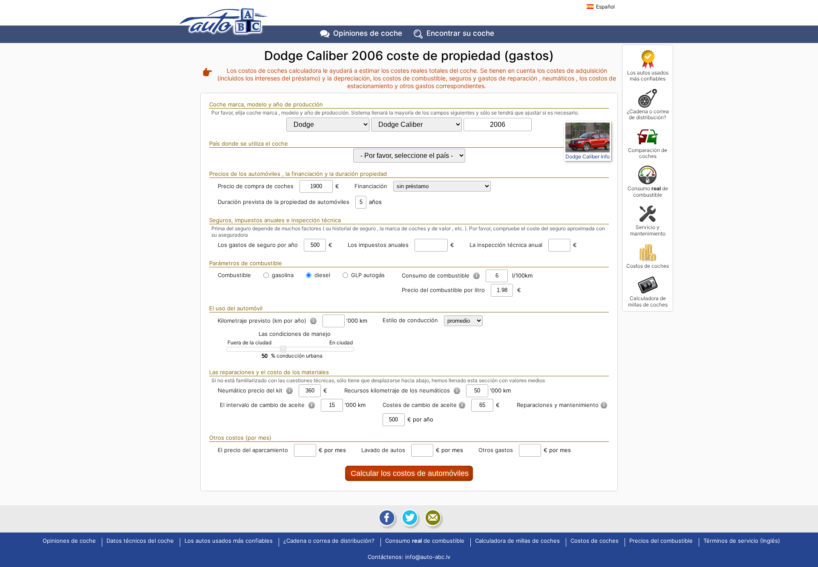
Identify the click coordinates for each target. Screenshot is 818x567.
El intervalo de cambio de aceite (263, 404)
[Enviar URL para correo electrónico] (432, 518)
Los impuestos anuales (378, 244)
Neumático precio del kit (251, 390)
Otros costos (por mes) (240, 437)
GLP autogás (367, 275)
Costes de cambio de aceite (420, 404)
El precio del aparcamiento (253, 450)
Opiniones (367, 33)
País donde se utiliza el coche (248, 143)
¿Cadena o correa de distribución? (648, 114)
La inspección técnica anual (505, 244)
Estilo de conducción (410, 320)
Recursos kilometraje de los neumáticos (398, 390)
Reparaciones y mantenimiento (558, 404)
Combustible (234, 275)
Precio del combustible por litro (443, 289)
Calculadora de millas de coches (648, 301)
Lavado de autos (383, 450)
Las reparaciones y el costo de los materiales (269, 372)
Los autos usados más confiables (647, 75)
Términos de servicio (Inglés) (741, 541)
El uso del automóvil (235, 308)
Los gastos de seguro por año (258, 244)
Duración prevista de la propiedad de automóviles (283, 201)
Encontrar (460, 33)
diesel (321, 275)
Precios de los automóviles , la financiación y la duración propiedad (298, 173)
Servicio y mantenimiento (647, 230)
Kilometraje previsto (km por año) (263, 320)
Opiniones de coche (69, 541)
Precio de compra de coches (256, 186)
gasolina (282, 275)
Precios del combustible (661, 541)
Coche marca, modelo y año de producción (266, 104)
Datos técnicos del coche (140, 541)
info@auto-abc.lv (427, 556)
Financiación (370, 186)
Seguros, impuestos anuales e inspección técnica (275, 220)
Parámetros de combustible (245, 263)
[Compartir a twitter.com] (409, 518)
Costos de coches (647, 266)
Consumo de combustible (648, 191)
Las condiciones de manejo (295, 333)
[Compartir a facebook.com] (386, 518)
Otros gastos (495, 450)
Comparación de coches (647, 153)
